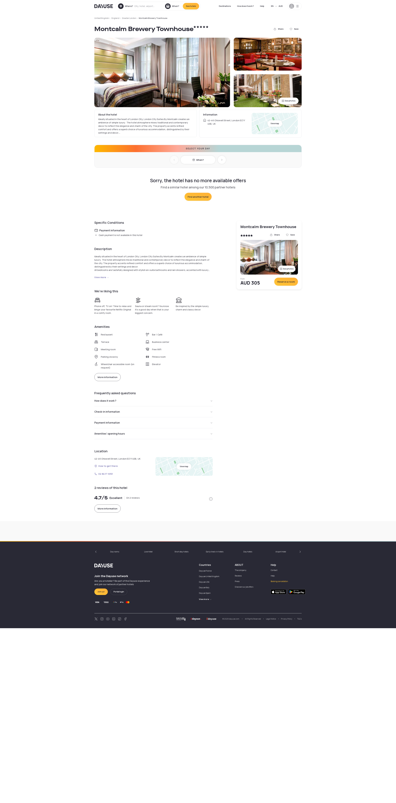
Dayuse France (205, 571)
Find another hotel (198, 196)
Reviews (238, 575)
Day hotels (247, 551)
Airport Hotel (280, 551)
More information (107, 377)
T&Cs (299, 619)
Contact (274, 570)
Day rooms (114, 551)
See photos (290, 100)
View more (100, 277)
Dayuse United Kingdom (209, 576)
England (115, 18)
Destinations (225, 6)
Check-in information (107, 411)
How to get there (108, 466)
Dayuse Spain (205, 593)
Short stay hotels (181, 551)
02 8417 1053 (105, 473)
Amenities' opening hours (109, 433)
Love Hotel (148, 551)
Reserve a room (286, 281)
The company (240, 570)
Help (262, 6)
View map (275, 123)
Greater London (129, 18)
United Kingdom (101, 18)
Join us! (101, 591)
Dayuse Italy (204, 587)
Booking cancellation (279, 581)
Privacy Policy (286, 619)
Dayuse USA (204, 582)
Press (237, 581)
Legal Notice (271, 619)
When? (200, 160)
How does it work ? (245, 6)
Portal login (119, 591)
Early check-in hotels (214, 551)
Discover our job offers (244, 587)
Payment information (107, 422)
